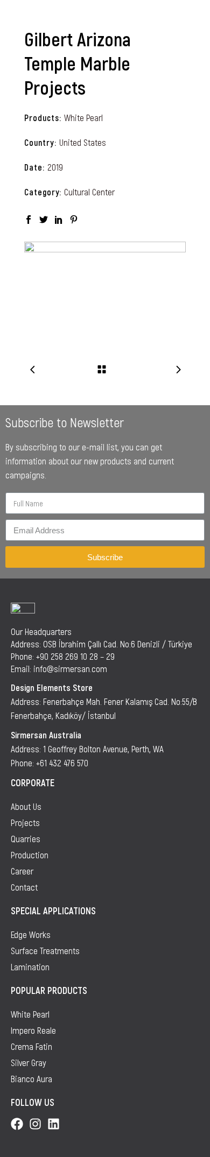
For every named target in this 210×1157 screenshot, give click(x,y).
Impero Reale (33, 1030)
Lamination (30, 966)
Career (22, 870)
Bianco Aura (31, 1078)
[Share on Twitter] (43, 218)
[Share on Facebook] (28, 218)
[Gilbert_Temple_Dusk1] (105, 287)
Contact (24, 886)
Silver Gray (28, 1062)
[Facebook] (17, 1124)
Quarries (25, 838)
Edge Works (31, 934)
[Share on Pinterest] (73, 218)
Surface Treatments (45, 950)
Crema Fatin (31, 1046)
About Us (26, 806)
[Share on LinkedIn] (58, 218)
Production (29, 854)
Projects (25, 822)
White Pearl (83, 117)
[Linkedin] (53, 1124)
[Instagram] (35, 1124)
